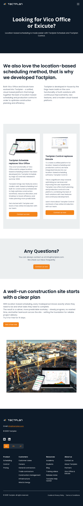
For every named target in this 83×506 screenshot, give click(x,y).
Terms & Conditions (73, 495)
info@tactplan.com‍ (16, 426)
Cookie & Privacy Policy (56, 495)
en (6, 446)
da (13, 446)
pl (20, 446)
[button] (78, 4)
